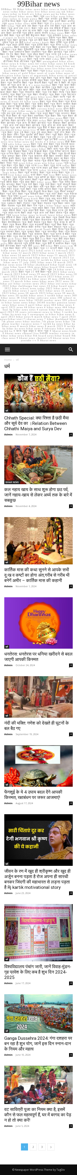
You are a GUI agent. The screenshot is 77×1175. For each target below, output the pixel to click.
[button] (71, 349)
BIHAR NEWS (12, 482)
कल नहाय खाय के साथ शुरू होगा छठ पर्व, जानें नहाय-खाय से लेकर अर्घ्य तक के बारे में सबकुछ (38, 495)
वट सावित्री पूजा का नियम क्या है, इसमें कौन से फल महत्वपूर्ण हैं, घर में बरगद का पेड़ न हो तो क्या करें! (37, 1115)
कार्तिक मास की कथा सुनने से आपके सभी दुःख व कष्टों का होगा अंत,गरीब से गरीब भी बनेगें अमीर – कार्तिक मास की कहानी (37, 575)
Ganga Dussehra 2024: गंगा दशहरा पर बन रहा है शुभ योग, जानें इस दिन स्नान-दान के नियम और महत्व (38, 1044)
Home (8, 360)
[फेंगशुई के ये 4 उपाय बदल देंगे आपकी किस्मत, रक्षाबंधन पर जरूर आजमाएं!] (38, 766)
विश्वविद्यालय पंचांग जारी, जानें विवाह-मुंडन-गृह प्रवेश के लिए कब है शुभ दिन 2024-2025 (37, 972)
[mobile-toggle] (7, 349)
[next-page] (51, 1146)
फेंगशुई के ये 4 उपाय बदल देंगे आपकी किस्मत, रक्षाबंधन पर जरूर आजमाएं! (33, 794)
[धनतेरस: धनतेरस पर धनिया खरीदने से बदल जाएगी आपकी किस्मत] (38, 623)
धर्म (7, 410)
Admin (8, 434)
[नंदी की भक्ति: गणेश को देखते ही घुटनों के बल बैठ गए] (38, 697)
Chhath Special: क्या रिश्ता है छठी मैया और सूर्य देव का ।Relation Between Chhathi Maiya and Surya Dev (36, 423)
